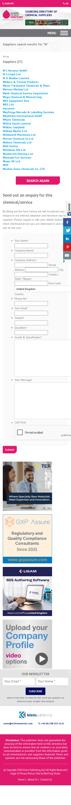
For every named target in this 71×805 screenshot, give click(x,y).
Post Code (55, 283)
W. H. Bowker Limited (16, 78)
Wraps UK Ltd (11, 161)
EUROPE (9, 3)
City (61, 269)
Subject (19, 317)
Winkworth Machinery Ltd (19, 134)
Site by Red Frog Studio (48, 773)
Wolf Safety (10, 146)
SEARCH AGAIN (37, 180)
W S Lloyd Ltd (12, 74)
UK (67, 3)
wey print (9, 108)
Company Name (24, 250)
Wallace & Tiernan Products (21, 81)
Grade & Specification (28, 337)
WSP (5, 165)
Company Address (26, 260)
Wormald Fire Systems (17, 157)
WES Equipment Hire (16, 100)
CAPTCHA (20, 422)
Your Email (21, 308)
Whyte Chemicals (14, 119)
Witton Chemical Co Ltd (18, 138)
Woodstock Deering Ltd (18, 153)
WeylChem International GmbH (22, 115)
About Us (32, 779)
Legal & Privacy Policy (22, 773)
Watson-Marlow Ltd (15, 89)
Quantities (21, 327)
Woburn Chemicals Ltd (17, 142)
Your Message (23, 379)
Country (19, 294)
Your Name (22, 240)
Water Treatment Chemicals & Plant (26, 85)
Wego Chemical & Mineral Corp (22, 97)
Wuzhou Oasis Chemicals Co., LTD (24, 169)
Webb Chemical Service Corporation (25, 93)
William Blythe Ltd (15, 131)
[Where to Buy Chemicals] (13, 15)
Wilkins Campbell (13, 127)
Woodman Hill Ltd (14, 149)
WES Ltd (8, 104)
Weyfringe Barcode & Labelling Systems (28, 112)
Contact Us (46, 779)
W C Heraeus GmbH (15, 70)
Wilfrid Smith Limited (17, 123)
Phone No (21, 298)
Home (21, 779)
